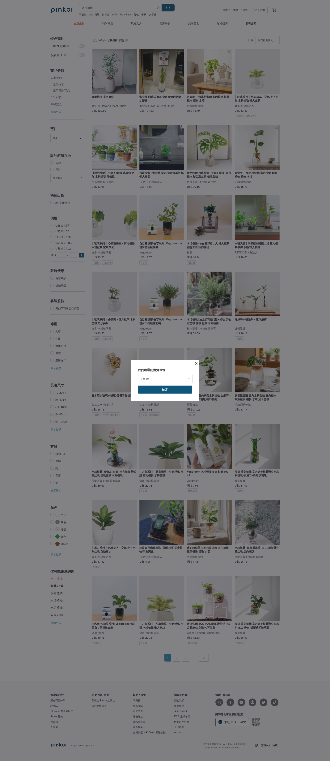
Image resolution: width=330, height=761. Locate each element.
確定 (165, 389)
